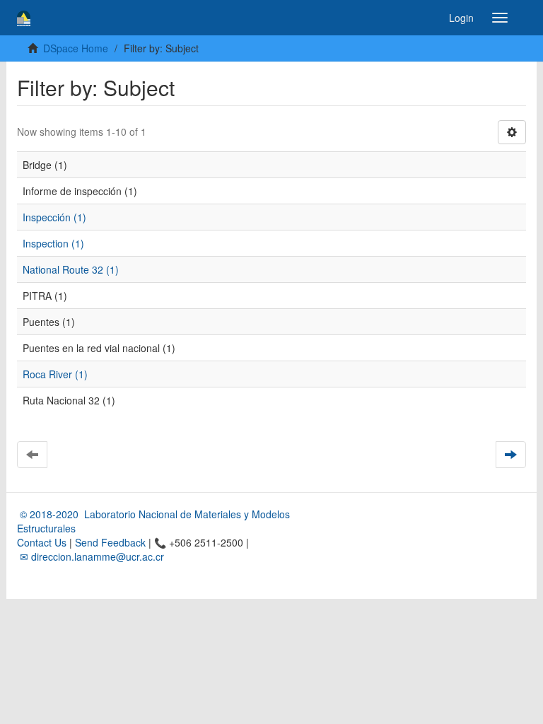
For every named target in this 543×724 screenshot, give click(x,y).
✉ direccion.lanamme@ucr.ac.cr (90, 556)
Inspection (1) (53, 243)
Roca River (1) (55, 374)
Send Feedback (110, 542)
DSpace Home (75, 48)
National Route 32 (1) (71, 269)
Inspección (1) (54, 217)
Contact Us (41, 542)
